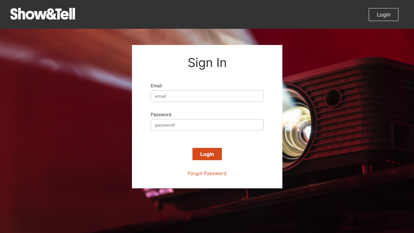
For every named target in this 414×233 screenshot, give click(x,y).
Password (161, 114)
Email (156, 85)
